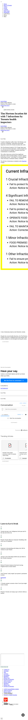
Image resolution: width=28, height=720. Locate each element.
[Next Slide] (26, 449)
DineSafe (24, 161)
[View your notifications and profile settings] (25, 414)
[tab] (5, 414)
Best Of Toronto (8, 5)
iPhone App (7, 678)
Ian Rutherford (4, 388)
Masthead (6, 676)
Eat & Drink (4, 101)
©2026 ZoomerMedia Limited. (11, 689)
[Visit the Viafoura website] (24, 430)
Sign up (24, 403)
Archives (6, 673)
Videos (5, 6)
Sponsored (3, 577)
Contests (6, 9)
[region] (14, 417)
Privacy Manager (8, 693)
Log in (21, 403)
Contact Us (6, 669)
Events (5, 8)
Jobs (5, 672)
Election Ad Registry (9, 679)
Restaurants (6, 12)
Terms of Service (8, 680)
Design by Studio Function (10, 695)
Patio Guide (7, 11)
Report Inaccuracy (5, 105)
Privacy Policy (7, 682)
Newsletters (6, 675)
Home (5, 4)
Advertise (6, 671)
